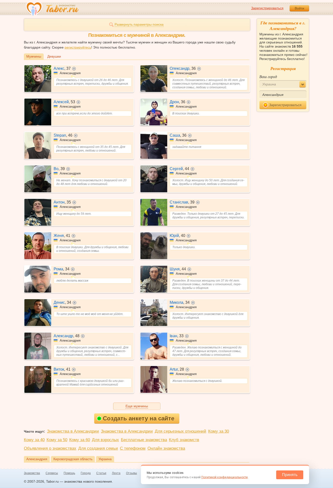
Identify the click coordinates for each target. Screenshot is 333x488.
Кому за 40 (34, 439)
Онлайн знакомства (166, 448)
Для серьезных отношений (180, 431)
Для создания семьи (98, 448)
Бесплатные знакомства (144, 439)
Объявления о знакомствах (50, 448)
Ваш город (268, 76)
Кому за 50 (57, 439)
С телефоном (133, 448)
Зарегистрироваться (267, 8)
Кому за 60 (79, 439)
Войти (299, 8)
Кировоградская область (72, 459)
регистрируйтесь (78, 47)
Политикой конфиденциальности (224, 477)
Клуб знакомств (184, 439)
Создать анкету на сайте (138, 418)
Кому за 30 (218, 431)
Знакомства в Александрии (73, 431)
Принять (289, 475)
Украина (105, 459)
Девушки (54, 56)
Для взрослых (105, 439)
